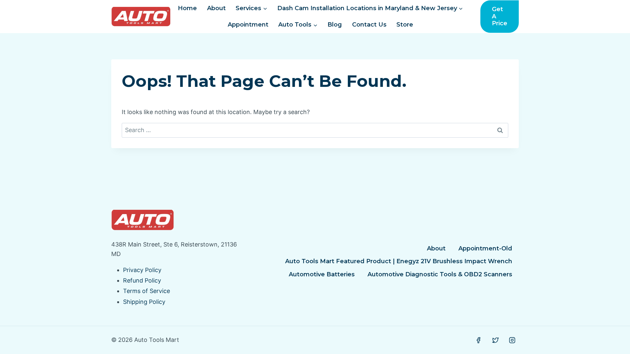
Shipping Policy (144, 301)
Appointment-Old (485, 248)
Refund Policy (142, 280)
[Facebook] (478, 340)
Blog (334, 24)
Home (187, 8)
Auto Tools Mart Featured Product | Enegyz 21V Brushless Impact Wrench (398, 261)
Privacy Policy (142, 269)
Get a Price (499, 16)
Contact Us (369, 24)
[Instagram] (512, 340)
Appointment (248, 24)
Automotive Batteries (322, 274)
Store (404, 24)
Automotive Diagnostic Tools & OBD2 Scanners (440, 274)
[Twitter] (495, 340)
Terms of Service (146, 290)
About (216, 8)
